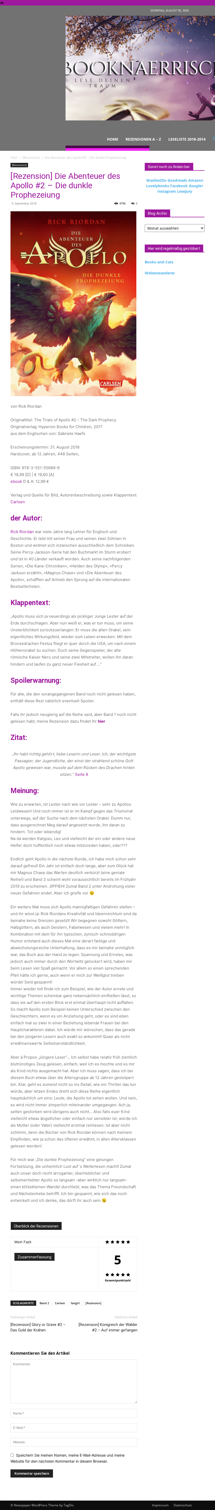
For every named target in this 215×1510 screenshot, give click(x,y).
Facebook (179, 185)
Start (14, 157)
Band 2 (44, 1303)
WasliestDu (156, 180)
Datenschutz (183, 1505)
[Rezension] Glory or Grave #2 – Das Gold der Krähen (38, 1327)
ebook (16, 481)
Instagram (166, 191)
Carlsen (17, 501)
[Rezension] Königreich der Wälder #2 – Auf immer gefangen (108, 1327)
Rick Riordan (22, 531)
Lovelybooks (157, 185)
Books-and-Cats (159, 261)
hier (101, 721)
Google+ (196, 185)
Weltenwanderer (160, 272)
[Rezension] (31, 157)
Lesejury (184, 191)
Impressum (160, 1505)
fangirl (75, 1303)
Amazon (195, 180)
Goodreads (177, 180)
